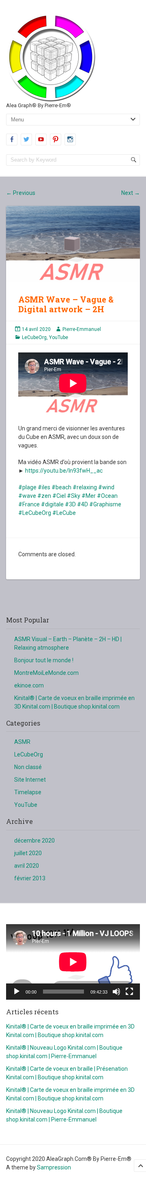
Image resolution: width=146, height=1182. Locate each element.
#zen (44, 496)
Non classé (28, 767)
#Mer (89, 496)
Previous (20, 193)
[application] (73, 962)
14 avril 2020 (36, 329)
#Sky (73, 496)
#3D (70, 504)
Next (130, 193)
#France (29, 504)
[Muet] (116, 992)
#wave (27, 496)
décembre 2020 (34, 840)
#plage (27, 487)
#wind (106, 487)
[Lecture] (17, 992)
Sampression (54, 1167)
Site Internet (30, 779)
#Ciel (59, 496)
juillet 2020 (28, 853)
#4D (82, 504)
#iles (44, 487)
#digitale (52, 504)
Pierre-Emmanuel (81, 329)
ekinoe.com (29, 685)
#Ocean (107, 496)
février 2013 (29, 878)
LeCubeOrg (34, 337)
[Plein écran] (129, 992)
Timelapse (27, 792)
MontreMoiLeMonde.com (46, 673)
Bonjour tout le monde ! (43, 660)
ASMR (22, 742)
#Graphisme (105, 504)
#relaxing (85, 487)
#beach (61, 487)
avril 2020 (26, 865)
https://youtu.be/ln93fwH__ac (64, 470)
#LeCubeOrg (34, 513)
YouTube (58, 337)
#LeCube (64, 513)
